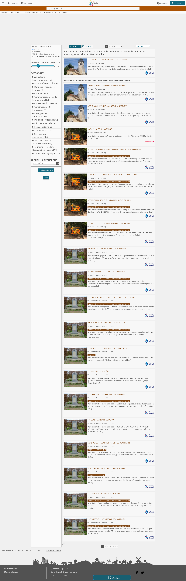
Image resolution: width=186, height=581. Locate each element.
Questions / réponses (59, 569)
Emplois (37, 51)
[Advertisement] (93, 29)
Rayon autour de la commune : (43, 62)
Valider (46, 178)
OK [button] (58, 163)
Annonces (6, 550)
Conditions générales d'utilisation (64, 572)
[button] (46, 171)
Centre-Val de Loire (73, 51)
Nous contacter (10, 569)
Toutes (37, 49)
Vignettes (87, 46)
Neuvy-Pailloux (53, 550)
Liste (73, 46)
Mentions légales (11, 572)
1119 (112, 577)
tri (135, 46)
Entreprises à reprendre (44, 54)
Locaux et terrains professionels (47, 56)
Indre (87, 51)
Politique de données (59, 575)
